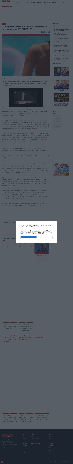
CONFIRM (29, 237)
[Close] (55, 223)
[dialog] (36, 232)
